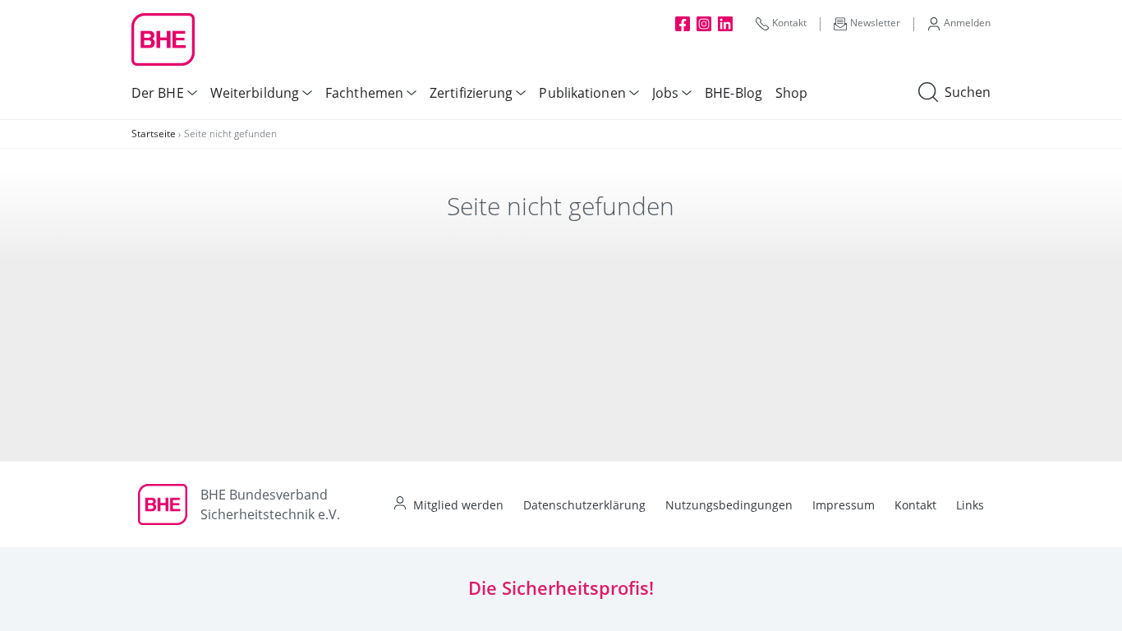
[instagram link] (704, 23)
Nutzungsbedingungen (729, 505)
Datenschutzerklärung (584, 505)
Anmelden (967, 23)
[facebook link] (682, 23)
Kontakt (789, 23)
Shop (791, 93)
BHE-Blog (733, 93)
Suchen (968, 92)
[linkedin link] (725, 23)
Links (970, 505)
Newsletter (875, 23)
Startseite (153, 133)
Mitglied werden (458, 505)
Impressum (843, 505)
